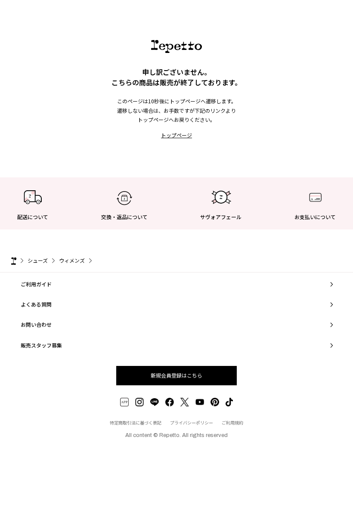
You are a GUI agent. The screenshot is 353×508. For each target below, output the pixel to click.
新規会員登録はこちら (176, 375)
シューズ (38, 260)
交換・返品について (124, 216)
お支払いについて (315, 216)
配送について (32, 216)
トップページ (176, 135)
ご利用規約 (232, 422)
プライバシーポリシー (191, 422)
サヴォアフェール (221, 216)
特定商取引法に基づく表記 (135, 422)
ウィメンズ (72, 260)
